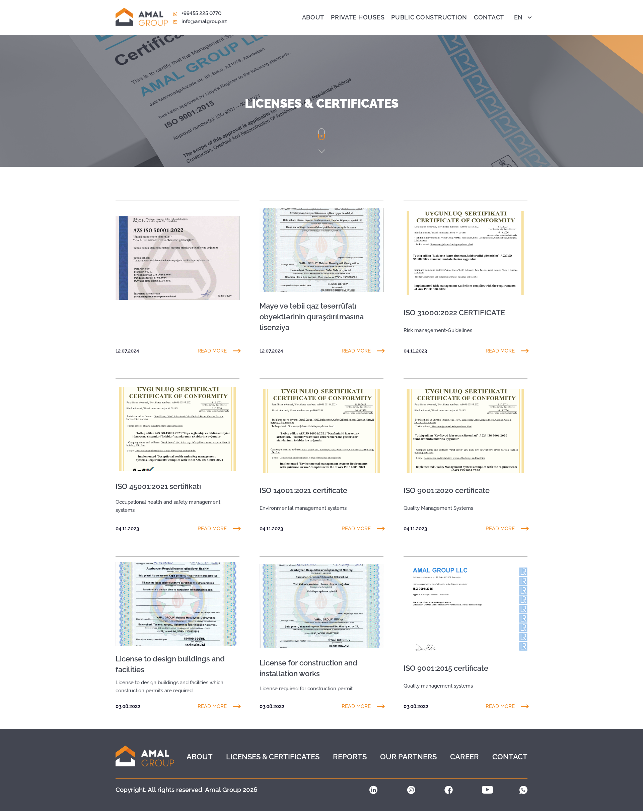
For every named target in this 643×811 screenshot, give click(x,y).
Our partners (408, 756)
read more (212, 351)
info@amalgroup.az (204, 21)
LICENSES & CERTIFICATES (272, 756)
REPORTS (350, 756)
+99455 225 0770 (201, 13)
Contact (489, 17)
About (313, 17)
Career (464, 756)
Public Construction (429, 17)
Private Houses (357, 17)
